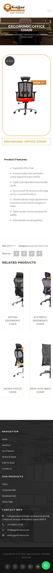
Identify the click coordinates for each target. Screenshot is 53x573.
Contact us (7, 469)
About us (6, 445)
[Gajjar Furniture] (14, 9)
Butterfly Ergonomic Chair (40, 320)
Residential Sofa (9, 496)
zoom (11, 61)
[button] (46, 565)
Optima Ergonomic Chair (12, 320)
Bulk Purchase (8, 463)
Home (4, 439)
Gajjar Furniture (33, 554)
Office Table (7, 502)
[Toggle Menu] (49, 10)
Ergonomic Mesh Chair (38, 246)
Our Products (8, 451)
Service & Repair (9, 457)
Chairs (5, 484)
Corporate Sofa (9, 490)
